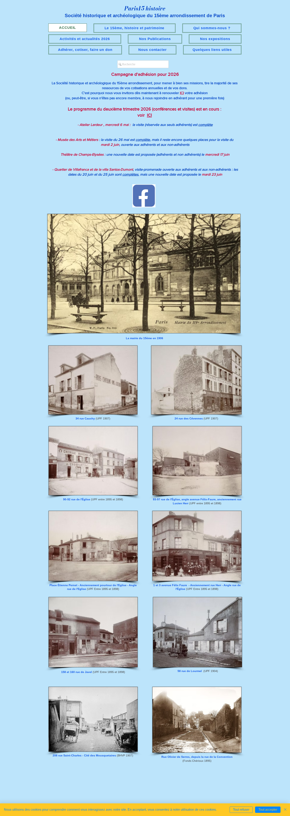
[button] (84, 39)
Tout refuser (241, 809)
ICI (182, 93)
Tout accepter (267, 809)
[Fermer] (285, 810)
